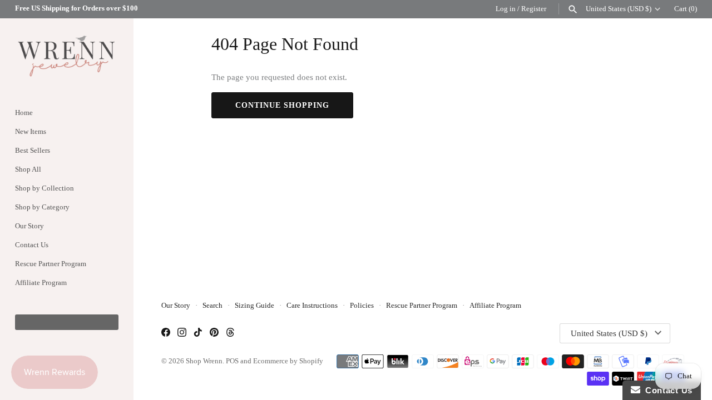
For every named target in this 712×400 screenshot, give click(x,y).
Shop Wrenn (204, 361)
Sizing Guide (254, 305)
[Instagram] (181, 333)
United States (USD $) (618, 9)
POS (232, 361)
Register (533, 9)
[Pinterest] (214, 333)
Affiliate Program (41, 283)
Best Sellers (32, 150)
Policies (362, 305)
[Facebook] (165, 333)
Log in (506, 9)
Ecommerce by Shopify (288, 361)
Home (24, 113)
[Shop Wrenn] (67, 55)
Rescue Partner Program (50, 264)
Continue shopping (282, 105)
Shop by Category (42, 207)
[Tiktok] (198, 333)
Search (212, 305)
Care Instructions (312, 305)
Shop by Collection (44, 188)
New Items (30, 132)
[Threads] (230, 333)
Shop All (28, 169)
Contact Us (31, 245)
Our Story (29, 226)
